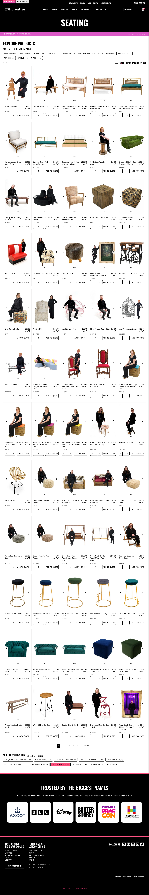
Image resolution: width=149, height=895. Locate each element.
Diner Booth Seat (11, 273)
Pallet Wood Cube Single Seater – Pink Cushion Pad (42, 445)
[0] (142, 9)
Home (5, 34)
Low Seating (124, 53)
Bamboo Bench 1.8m (40, 106)
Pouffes (9, 58)
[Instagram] (128, 844)
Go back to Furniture (35, 755)
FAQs (89, 3)
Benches (25, 53)
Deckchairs (68, 53)
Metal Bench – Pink (69, 329)
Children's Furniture (66, 760)
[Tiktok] (142, 844)
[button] (5, 812)
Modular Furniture (14, 764)
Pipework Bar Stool (126, 442)
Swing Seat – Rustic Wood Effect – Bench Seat (69, 558)
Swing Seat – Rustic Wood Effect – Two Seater (97, 558)
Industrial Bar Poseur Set (128, 273)
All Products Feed (124, 853)
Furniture (20, 34)
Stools (23, 58)
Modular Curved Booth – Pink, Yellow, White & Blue (42, 387)
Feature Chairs (86, 53)
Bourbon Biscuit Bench (70, 725)
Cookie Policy (66, 889)
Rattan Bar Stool (10, 500)
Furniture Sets (115, 760)
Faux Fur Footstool (68, 273)
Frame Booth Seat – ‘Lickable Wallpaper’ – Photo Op (127, 727)
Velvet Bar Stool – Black (13, 614)
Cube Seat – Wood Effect (99, 218)
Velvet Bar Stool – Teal (127, 614)
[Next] (28, 85)
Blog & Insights (106, 3)
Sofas (77, 764)
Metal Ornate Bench (12, 384)
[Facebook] (124, 844)
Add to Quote (23, 115)
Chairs (39, 53)
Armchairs (10, 53)
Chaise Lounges (43, 760)
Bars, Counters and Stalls (18, 760)
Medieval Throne (39, 329)
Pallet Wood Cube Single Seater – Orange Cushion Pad (14, 445)
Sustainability (73, 3)
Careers (82, 3)
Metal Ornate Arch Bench (128, 329)
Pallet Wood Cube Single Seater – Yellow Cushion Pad (71, 445)
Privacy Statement (81, 889)
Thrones (36, 58)
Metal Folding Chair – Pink (99, 329)
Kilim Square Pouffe (12, 329)
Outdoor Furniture (38, 764)
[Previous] (6, 85)
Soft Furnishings (94, 764)
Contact (95, 3)
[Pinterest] (133, 844)
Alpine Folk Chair (11, 106)
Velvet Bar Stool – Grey (98, 614)
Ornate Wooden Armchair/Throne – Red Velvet (70, 387)
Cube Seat (53, 53)
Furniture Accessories (91, 760)
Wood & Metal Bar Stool (41, 725)
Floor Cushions (106, 53)
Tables (112, 764)
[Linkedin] (137, 844)
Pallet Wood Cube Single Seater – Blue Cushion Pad (128, 387)
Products (12, 34)
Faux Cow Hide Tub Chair (42, 273)
